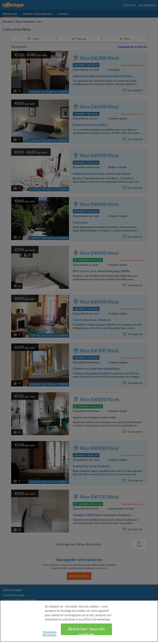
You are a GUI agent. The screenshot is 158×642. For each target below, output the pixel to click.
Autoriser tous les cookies (86, 630)
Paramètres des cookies (49, 633)
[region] (79, 621)
